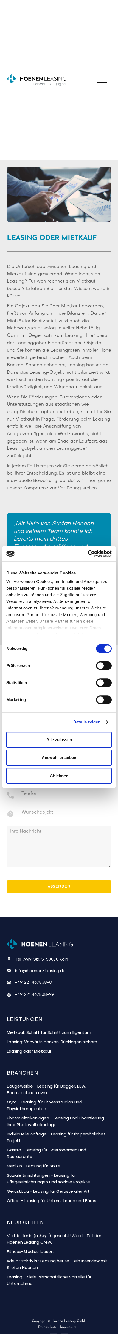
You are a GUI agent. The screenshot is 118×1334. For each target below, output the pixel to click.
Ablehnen (59, 775)
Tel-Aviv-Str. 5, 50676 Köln (41, 959)
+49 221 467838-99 (34, 995)
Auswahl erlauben (59, 757)
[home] (41, 80)
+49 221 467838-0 (33, 983)
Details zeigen (86, 722)
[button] (102, 80)
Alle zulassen (59, 739)
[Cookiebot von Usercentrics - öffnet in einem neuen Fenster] (88, 553)
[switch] (104, 665)
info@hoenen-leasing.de (40, 971)
